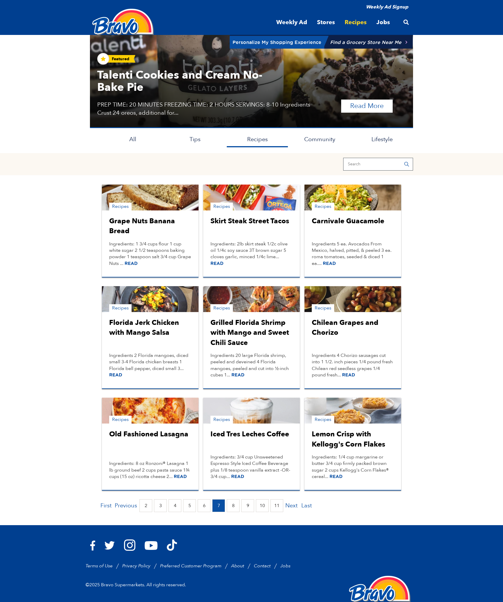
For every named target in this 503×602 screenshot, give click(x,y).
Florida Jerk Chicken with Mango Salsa (144, 327)
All (132, 139)
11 (276, 505)
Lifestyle (382, 139)
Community (319, 139)
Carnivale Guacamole (348, 221)
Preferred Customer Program (191, 566)
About (237, 566)
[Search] (406, 164)
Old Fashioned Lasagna (148, 434)
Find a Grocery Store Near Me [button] (365, 42)
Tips (195, 139)
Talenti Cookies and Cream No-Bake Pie (179, 81)
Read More (371, 105)
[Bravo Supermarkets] (123, 22)
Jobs (285, 566)
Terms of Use (99, 566)
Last (306, 505)
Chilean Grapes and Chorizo (345, 327)
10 (262, 505)
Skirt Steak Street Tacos (249, 221)
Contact (262, 566)
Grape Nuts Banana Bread (142, 226)
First (105, 505)
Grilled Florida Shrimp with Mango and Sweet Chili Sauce (249, 332)
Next (291, 505)
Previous (126, 505)
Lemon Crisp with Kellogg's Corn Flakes (348, 439)
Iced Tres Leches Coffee (249, 434)
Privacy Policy (136, 566)
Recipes (257, 139)
